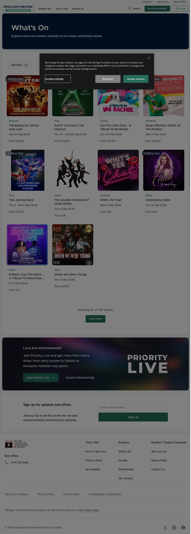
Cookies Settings (54, 78)
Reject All (108, 78)
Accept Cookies (136, 78)
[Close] (149, 58)
